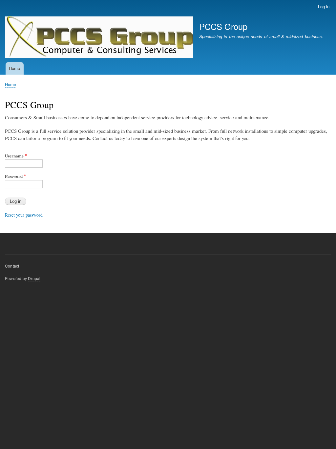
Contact (12, 266)
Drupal (34, 278)
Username (14, 156)
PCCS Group (223, 26)
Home (14, 68)
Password (14, 176)
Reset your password (24, 215)
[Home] (99, 37)
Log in (323, 6)
